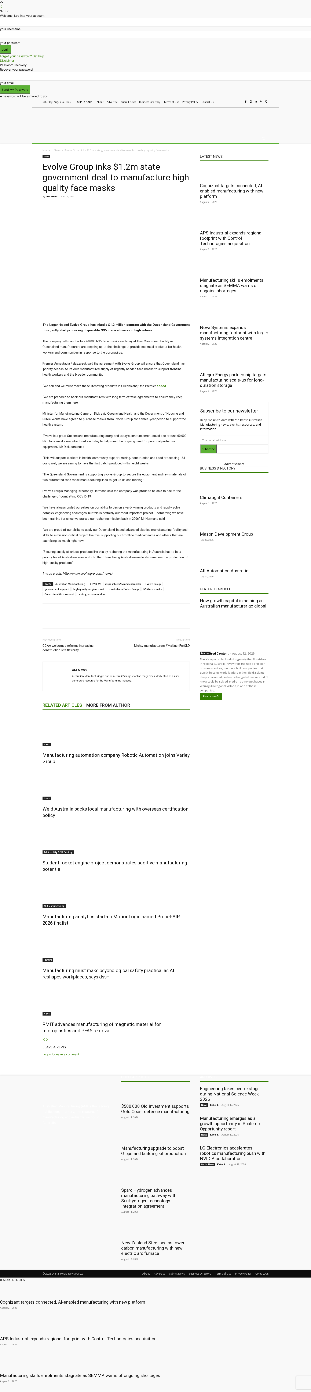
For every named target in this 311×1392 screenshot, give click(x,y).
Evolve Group (153, 583)
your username (10, 29)
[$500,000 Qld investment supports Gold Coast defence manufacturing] (155, 1093)
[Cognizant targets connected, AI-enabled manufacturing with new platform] (234, 173)
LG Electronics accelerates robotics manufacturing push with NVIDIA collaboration (233, 1153)
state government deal (91, 594)
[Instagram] (250, 101)
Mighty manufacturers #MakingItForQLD (162, 646)
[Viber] (112, 206)
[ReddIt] (102, 206)
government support (56, 589)
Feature (48, 959)
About (146, 1273)
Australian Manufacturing (70, 583)
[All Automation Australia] (234, 558)
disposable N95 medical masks (123, 583)
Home (46, 150)
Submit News (177, 1273)
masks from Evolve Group (124, 589)
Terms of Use (223, 1273)
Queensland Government (59, 594)
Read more (209, 696)
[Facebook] (245, 101)
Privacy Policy (243, 1273)
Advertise (159, 1273)
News (57, 150)
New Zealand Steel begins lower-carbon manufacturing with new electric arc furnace (153, 1248)
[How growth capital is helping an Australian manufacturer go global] (234, 629)
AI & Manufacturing (54, 905)
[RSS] (260, 101)
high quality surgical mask (88, 589)
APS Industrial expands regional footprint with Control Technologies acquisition (231, 238)
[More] (131, 206)
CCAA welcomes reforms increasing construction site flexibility (68, 648)
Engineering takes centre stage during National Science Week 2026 (230, 1094)
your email (7, 83)
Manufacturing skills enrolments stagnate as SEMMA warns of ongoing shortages (231, 285)
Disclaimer (7, 60)
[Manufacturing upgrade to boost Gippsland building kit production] (155, 1135)
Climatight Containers (221, 497)
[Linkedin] (255, 101)
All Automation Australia (224, 570)
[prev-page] (44, 1040)
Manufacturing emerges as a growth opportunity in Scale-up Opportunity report (230, 1123)
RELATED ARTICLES (62, 705)
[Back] (1, 6)
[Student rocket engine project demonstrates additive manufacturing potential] (116, 838)
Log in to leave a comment (61, 1054)
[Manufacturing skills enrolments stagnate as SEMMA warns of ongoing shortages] (234, 267)
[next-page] (46, 1040)
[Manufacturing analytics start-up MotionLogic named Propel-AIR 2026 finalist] (116, 892)
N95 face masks (152, 589)
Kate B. (214, 1104)
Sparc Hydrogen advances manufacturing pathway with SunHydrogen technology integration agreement (148, 1198)
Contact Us (261, 1273)
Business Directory (217, 468)
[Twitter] (265, 101)
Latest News (211, 156)
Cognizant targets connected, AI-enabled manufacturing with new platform (232, 191)
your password (10, 43)
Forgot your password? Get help (22, 56)
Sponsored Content (214, 653)
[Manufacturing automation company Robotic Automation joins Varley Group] (116, 730)
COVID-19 (95, 583)
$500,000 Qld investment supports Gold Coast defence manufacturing (155, 1109)
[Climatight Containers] (234, 484)
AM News (52, 196)
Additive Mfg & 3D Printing (58, 852)
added (161, 386)
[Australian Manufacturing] (73, 119)
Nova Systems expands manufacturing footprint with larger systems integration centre (234, 333)
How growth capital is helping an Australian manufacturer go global (233, 603)
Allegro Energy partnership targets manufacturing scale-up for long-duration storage (233, 380)
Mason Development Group (226, 534)
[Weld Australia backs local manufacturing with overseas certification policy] (116, 784)
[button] (263, 138)
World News (207, 1164)
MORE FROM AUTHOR (108, 705)
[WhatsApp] (121, 206)
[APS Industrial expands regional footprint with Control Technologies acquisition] (234, 220)
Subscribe (208, 449)
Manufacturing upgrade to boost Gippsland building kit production (153, 1151)
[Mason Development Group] (234, 521)
